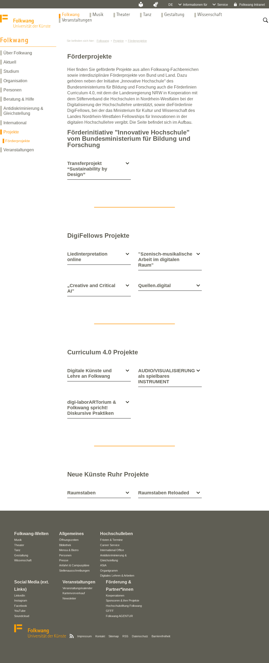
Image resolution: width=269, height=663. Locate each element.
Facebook (20, 605)
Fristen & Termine (111, 539)
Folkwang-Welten (31, 533)
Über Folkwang (17, 53)
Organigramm (109, 570)
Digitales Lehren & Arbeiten (117, 575)
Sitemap (113, 636)
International (15, 123)
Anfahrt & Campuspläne (74, 565)
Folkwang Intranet (252, 5)
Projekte (11, 132)
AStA (103, 565)
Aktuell (9, 62)
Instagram (20, 600)
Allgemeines (71, 533)
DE (170, 5)
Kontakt (100, 636)
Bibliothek (65, 545)
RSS (125, 636)
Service (222, 5)
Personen (12, 90)
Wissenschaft (209, 15)
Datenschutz (140, 636)
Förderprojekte (17, 141)
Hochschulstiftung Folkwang (124, 605)
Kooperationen (115, 595)
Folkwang (71, 15)
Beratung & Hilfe (18, 99)
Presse (63, 560)
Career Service (110, 545)
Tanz (147, 15)
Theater (123, 15)
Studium (11, 71)
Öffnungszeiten (69, 539)
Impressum (84, 636)
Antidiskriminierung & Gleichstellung (23, 111)
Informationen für (195, 5)
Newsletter (69, 598)
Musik (98, 15)
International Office (112, 550)
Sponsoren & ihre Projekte (122, 600)
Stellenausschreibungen (74, 570)
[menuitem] (71, 15)
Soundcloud (21, 616)
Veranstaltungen (77, 20)
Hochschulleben (116, 533)
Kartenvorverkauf (74, 593)
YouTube (19, 610)
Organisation (15, 81)
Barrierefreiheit (161, 636)
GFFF (110, 610)
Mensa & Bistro (69, 550)
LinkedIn (19, 595)
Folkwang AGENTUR (119, 616)
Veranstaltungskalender (77, 588)
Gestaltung (174, 15)
